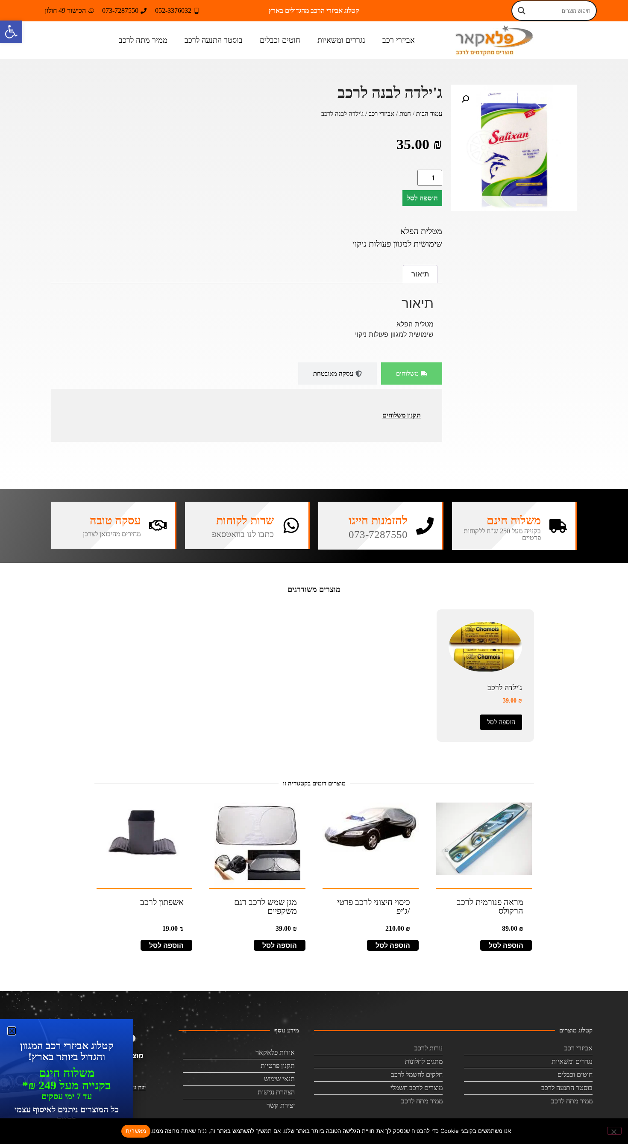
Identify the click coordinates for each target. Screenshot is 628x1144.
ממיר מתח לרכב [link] (143, 40)
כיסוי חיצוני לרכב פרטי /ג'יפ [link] (373, 906)
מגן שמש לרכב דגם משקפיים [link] (265, 906)
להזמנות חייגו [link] (378, 520)
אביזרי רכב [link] (398, 40)
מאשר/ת (136, 1130)
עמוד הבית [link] (429, 113)
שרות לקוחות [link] (245, 520)
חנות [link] (405, 113)
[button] (465, 99)
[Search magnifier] (522, 11)
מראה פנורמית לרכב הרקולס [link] (490, 906)
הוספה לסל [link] (501, 722)
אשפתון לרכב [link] (162, 902)
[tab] (411, 373)
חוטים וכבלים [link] (280, 40)
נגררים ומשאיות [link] (341, 40)
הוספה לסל (422, 198)
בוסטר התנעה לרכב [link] (214, 40)
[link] (11, 32)
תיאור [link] (420, 274)
